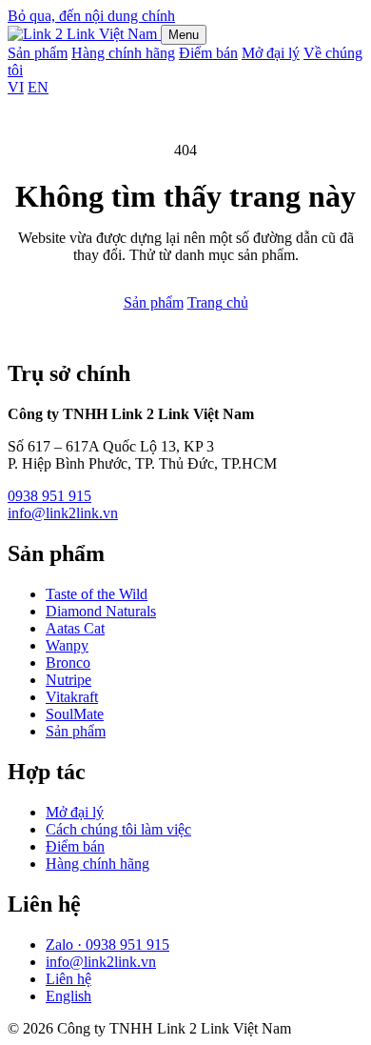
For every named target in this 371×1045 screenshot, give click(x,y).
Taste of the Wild (96, 594)
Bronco (68, 662)
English (68, 996)
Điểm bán (208, 53)
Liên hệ (68, 979)
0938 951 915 (49, 496)
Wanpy (67, 645)
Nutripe (68, 680)
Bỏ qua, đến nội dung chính (91, 16)
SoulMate (75, 714)
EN (38, 87)
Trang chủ (217, 302)
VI (16, 87)
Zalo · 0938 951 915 (107, 944)
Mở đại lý (271, 53)
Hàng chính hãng (123, 53)
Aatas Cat (75, 628)
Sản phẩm (38, 53)
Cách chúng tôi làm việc (118, 829)
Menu (183, 35)
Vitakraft (72, 697)
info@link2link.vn (63, 513)
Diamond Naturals (101, 611)
